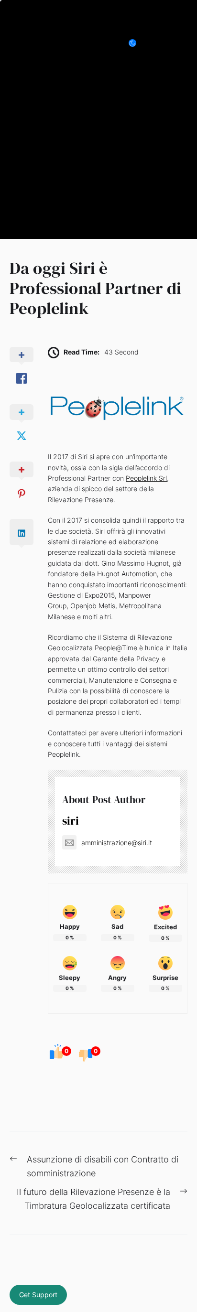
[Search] (164, 43)
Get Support (38, 1294)
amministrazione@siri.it (116, 843)
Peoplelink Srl (146, 478)
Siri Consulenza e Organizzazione (63, 43)
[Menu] (185, 43)
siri (70, 820)
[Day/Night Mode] (137, 43)
